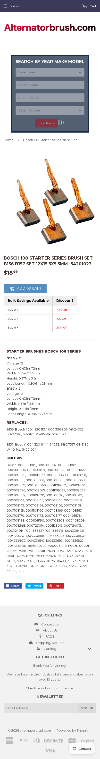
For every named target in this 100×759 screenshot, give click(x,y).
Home (9, 140)
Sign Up (87, 708)
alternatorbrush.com (36, 730)
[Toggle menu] (89, 648)
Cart (92, 6)
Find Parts (46, 123)
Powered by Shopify (73, 730)
